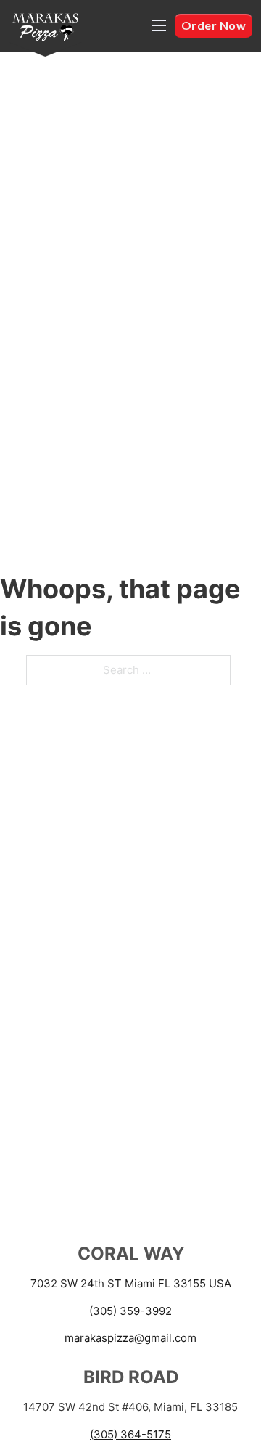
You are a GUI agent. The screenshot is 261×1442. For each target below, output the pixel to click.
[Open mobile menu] (159, 25)
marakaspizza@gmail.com (130, 1338)
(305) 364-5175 (130, 1434)
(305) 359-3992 (130, 1311)
